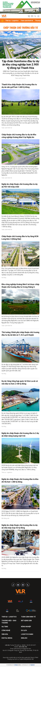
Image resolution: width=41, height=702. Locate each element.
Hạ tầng (4, 277)
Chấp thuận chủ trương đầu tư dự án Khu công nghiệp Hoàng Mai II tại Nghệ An (19, 135)
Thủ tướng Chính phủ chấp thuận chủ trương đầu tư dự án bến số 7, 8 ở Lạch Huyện (20, 333)
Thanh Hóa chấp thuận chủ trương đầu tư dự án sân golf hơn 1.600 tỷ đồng (19, 85)
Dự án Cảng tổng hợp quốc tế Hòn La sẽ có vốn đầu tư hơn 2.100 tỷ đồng (20, 382)
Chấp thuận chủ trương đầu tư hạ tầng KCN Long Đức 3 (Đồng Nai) (20, 237)
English (24, 638)
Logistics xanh (27, 634)
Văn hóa (5, 634)
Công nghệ (6, 630)
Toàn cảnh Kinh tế (27, 20)
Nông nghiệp (26, 626)
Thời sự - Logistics (12, 20)
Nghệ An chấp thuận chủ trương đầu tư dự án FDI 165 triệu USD (20, 185)
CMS (17, 665)
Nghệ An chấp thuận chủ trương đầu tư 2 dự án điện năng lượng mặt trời (20, 434)
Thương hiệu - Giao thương (9, 622)
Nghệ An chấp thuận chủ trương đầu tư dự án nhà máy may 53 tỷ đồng (20, 526)
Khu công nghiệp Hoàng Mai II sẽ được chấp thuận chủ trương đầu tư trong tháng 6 (20, 285)
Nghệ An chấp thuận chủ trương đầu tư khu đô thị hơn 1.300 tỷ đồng (20, 480)
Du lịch (24, 630)
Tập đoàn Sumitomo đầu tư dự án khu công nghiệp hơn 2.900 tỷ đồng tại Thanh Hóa (20, 64)
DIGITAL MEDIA (7, 638)
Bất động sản (5, 518)
